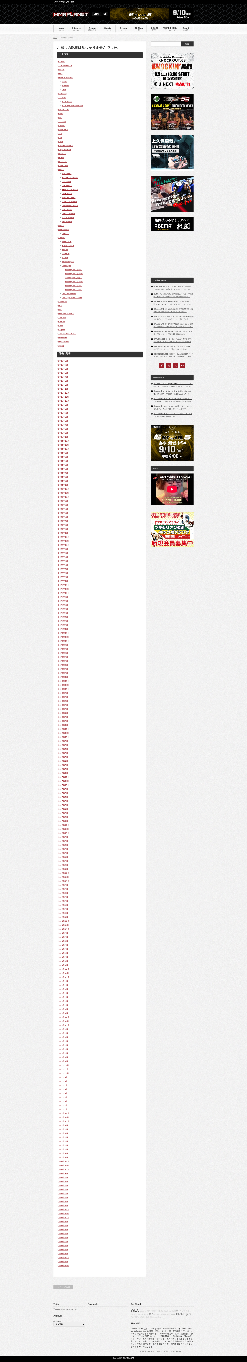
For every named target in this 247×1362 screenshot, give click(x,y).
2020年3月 (63, 669)
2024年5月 (63, 469)
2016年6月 (63, 849)
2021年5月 (63, 613)
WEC (135, 1310)
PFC (158, 1311)
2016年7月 (63, 845)
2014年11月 (63, 925)
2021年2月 (63, 625)
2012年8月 (63, 1033)
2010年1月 (63, 1157)
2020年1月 (63, 677)
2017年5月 (63, 805)
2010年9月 (63, 1125)
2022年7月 (63, 557)
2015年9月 (63, 885)
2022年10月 (63, 545)
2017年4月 (63, 809)
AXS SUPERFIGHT (67, 334)
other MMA (63, 165)
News (64, 81)
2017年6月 (63, 801)
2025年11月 (63, 397)
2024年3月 (63, 477)
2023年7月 (63, 509)
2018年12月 (63, 729)
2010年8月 (63, 1129)
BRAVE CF (63, 129)
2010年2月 (63, 1153)
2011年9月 (63, 1077)
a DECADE (66, 241)
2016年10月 (63, 833)
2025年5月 (63, 421)
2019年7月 (63, 701)
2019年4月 (63, 713)
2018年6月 (63, 753)
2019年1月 (63, 725)
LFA (60, 137)
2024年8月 (63, 457)
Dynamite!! (171, 1311)
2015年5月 (63, 901)
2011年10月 (63, 1073)
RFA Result (67, 209)
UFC (60, 73)
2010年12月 (63, 1113)
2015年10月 (63, 881)
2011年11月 (63, 1069)
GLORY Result (68, 213)
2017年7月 (63, 797)
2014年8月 (63, 937)
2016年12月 (63, 825)
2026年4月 (63, 377)
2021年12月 (63, 585)
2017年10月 (63, 785)
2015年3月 (63, 909)
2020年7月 (63, 653)
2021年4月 (63, 617)
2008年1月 (63, 1253)
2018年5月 (63, 757)
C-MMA (61, 61)
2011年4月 (63, 1097)
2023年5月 (63, 517)
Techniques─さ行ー (74, 281)
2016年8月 (63, 841)
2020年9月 (63, 645)
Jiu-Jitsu (164, 1311)
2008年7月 (63, 1229)
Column (61, 322)
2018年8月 (63, 745)
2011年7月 (63, 1085)
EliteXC (173, 1314)
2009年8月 (63, 1177)
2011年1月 (63, 1109)
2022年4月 (63, 569)
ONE (60, 113)
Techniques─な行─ (73, 289)
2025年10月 (63, 401)
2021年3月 (63, 621)
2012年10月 (63, 1025)
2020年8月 (63, 649)
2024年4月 (63, 473)
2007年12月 (63, 1257)
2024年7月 (63, 461)
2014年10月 (63, 929)
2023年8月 (63, 505)
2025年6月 (63, 417)
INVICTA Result (68, 197)
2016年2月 (63, 865)
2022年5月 (63, 565)
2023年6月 (63, 513)
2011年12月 (63, 1065)
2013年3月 (63, 1005)
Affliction (142, 1317)
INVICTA (62, 153)
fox (154, 1314)
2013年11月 (63, 973)
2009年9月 (63, 1173)
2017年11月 (63, 781)
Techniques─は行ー (74, 273)
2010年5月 (63, 1141)
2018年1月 (63, 773)
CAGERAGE (143, 1314)
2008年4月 (63, 1241)
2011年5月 (63, 1093)
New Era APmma (66, 314)
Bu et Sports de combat (72, 105)
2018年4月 (63, 761)
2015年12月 (63, 873)
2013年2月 (63, 1009)
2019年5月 (63, 709)
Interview (62, 93)
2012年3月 (63, 1053)
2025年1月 (63, 437)
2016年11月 (63, 829)
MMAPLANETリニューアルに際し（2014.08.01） (162, 1351)
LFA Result (66, 181)
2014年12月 (63, 921)
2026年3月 (63, 381)
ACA (60, 133)
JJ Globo (62, 121)
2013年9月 (63, 981)
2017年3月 (63, 813)
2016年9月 (63, 837)
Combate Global (65, 145)
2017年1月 (63, 821)
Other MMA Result (70, 205)
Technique (66, 265)
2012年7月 (63, 1037)
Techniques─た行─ (73, 285)
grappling (157, 1317)
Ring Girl (65, 253)
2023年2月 (63, 529)
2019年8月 (63, 697)
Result (61, 169)
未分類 (61, 346)
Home (55, 38)
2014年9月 (63, 933)
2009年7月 (63, 1181)
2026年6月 (63, 369)
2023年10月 (63, 497)
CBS (154, 1311)
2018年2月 (63, 769)
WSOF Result (68, 217)
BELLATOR (63, 109)
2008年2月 (63, 1249)
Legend (61, 330)
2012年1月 (63, 1061)
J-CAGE (62, 97)
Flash (60, 326)
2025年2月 (63, 433)
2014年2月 (63, 961)
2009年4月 (63, 1193)
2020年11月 (63, 637)
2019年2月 (63, 721)
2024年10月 (63, 449)
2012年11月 (63, 1021)
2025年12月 (63, 393)
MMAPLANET (128, 1358)
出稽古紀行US (68, 245)
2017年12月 (63, 777)
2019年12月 (63, 681)
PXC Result (67, 221)
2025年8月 (63, 409)
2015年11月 (63, 877)
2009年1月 (63, 1205)
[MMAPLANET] (71, 15)
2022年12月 (63, 537)
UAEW (61, 157)
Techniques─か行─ (73, 269)
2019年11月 (63, 685)
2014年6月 (63, 945)
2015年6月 (63, 897)
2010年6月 (63, 1137)
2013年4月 (63, 1001)
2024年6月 (63, 465)
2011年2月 (63, 1105)
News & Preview (65, 77)
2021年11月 (63, 589)
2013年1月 (63, 1013)
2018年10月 (63, 737)
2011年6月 (63, 1089)
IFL (132, 1317)
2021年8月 (63, 601)
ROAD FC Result (69, 201)
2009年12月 (63, 1161)
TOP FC (150, 1311)
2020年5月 (63, 661)
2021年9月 (63, 597)
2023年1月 (63, 533)
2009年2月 (63, 1201)
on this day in (68, 261)
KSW (60, 141)
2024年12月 (63, 441)
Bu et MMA (67, 101)
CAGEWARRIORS (162, 1314)
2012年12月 (63, 1017)
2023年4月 (63, 521)
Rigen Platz (63, 342)
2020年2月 (63, 673)
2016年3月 (63, 861)
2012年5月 (63, 1045)
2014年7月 (63, 941)
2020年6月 (63, 657)
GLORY (65, 233)
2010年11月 (63, 1117)
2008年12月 (63, 1209)
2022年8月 (63, 553)
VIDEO (65, 257)
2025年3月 (63, 429)
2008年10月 (63, 1217)
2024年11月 (63, 445)
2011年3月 (63, 1101)
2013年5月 (63, 997)
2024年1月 (63, 485)
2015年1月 (63, 917)
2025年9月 (63, 405)
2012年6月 (63, 1041)
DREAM (136, 1317)
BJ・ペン (179, 1311)
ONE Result (67, 193)
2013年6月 (63, 993)
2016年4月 (63, 857)
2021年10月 (63, 593)
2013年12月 (63, 969)
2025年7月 (63, 413)
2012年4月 (63, 1049)
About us (62, 318)
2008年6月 (63, 1233)
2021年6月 (63, 609)
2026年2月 (63, 385)
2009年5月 (63, 1189)
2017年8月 (63, 793)
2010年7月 (63, 1133)
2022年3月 (63, 573)
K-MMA (61, 125)
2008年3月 (63, 1245)
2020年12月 (63, 633)
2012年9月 (63, 1029)
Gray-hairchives (69, 294)
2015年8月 (63, 889)
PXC (60, 310)
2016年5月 (63, 853)
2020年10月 (63, 641)
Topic (64, 89)
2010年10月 (63, 1121)
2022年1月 (63, 581)
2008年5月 (63, 1237)
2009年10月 (63, 1169)
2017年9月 (63, 789)
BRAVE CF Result (70, 177)
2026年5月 (63, 373)
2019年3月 (63, 717)
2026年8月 (63, 361)
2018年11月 (63, 733)
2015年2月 (63, 913)
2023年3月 (63, 525)
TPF (151, 1314)
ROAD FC (62, 161)
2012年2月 (63, 1057)
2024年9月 (63, 453)
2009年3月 (63, 1197)
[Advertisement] (172, 254)
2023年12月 (63, 489)
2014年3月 (63, 957)
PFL (60, 117)
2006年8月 (63, 1261)
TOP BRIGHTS (65, 65)
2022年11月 (63, 541)
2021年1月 (63, 629)
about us (143, 1311)
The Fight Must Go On (72, 298)
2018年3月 (63, 765)
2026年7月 (63, 365)
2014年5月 (63, 949)
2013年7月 (63, 989)
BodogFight (150, 1317)
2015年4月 (63, 905)
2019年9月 (63, 693)
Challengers (183, 1314)
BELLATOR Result (70, 189)
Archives (57, 1321)
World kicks (63, 229)
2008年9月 (63, 1221)
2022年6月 (63, 561)
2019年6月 (63, 705)
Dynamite (62, 338)
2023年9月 (63, 501)
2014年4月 (63, 953)
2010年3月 (63, 1149)
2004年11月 (63, 1265)
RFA (60, 306)
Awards (65, 249)
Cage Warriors (64, 149)
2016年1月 (63, 869)
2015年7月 (63, 893)
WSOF (61, 225)
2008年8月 (63, 1225)
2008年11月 (63, 1213)
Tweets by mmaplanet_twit (65, 1309)
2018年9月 (63, 741)
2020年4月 (63, 665)
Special (61, 237)
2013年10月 (63, 977)
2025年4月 (63, 425)
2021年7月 (63, 605)
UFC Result (67, 185)
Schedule (62, 302)
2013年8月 (63, 985)
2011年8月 (63, 1081)
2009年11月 (63, 1165)
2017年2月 (63, 817)
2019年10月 (63, 689)
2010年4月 (63, 1145)
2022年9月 (63, 549)
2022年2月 (63, 577)
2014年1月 (63, 965)
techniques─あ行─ (73, 277)
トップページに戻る (63, 1287)
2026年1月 (63, 389)
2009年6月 (63, 1185)
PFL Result (66, 173)
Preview (65, 85)
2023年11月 (63, 493)
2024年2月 (63, 481)
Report (61, 69)
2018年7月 (63, 749)
